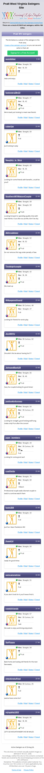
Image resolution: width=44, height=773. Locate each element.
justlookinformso (14, 401)
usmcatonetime (13, 575)
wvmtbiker (11, 59)
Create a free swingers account (16, 45)
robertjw (10, 126)
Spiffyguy (10, 642)
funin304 (10, 508)
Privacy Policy (29, 770)
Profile (20, 84)
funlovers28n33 (13, 93)
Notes (31, 84)
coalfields (10, 471)
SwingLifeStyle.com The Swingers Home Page (26, 23)
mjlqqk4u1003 (12, 712)
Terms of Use (16, 770)
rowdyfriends (12, 608)
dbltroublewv (12, 233)
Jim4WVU (10, 334)
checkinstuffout (13, 679)
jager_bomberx (13, 438)
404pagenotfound (14, 300)
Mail (25, 84)
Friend (37, 84)
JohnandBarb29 (13, 367)
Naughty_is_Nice (14, 160)
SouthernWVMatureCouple (18, 196)
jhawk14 (9, 541)
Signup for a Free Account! (23, 53)
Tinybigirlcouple (13, 266)
